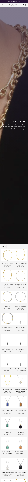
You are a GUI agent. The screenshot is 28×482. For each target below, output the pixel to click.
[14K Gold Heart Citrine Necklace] (7, 381)
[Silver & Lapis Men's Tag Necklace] (7, 402)
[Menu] (2, 4)
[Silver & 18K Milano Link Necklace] (7, 297)
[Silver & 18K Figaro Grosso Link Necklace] (7, 319)
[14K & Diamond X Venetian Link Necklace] (7, 255)
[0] (23, 5)
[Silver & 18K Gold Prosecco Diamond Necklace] (20, 381)
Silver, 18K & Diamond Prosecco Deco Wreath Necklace (20, 306)
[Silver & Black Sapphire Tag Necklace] (20, 464)
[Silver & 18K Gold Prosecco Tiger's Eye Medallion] (20, 443)
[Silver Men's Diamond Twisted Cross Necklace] (20, 319)
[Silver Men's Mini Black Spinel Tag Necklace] (7, 360)
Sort (3, 246)
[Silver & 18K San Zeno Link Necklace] (20, 276)
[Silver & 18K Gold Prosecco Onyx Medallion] (20, 423)
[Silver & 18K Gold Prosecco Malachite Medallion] (7, 443)
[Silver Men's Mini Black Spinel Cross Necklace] (20, 340)
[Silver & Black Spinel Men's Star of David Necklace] (7, 340)
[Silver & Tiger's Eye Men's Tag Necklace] (20, 402)
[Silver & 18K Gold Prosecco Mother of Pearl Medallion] (7, 464)
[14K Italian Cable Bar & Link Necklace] (20, 255)
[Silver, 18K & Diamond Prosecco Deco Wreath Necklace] (20, 297)
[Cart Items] (26, 4)
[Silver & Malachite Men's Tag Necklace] (7, 423)
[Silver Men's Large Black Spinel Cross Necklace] (20, 360)
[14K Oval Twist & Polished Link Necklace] (7, 276)
